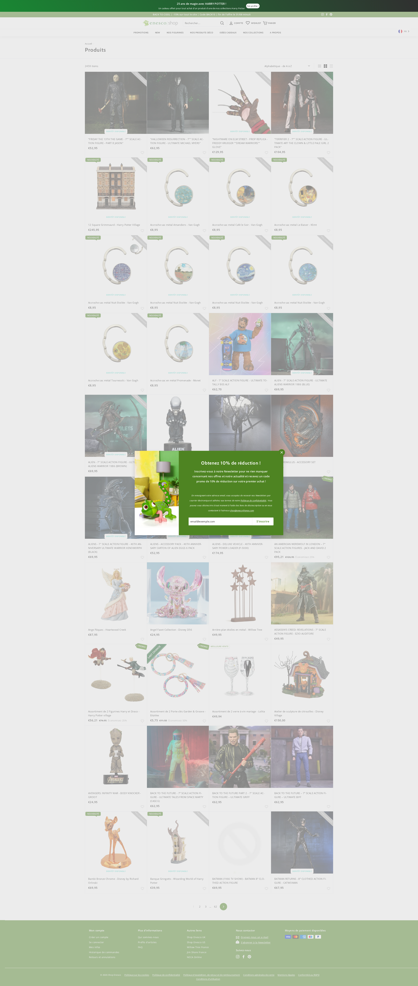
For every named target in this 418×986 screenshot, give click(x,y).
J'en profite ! (253, 6)
